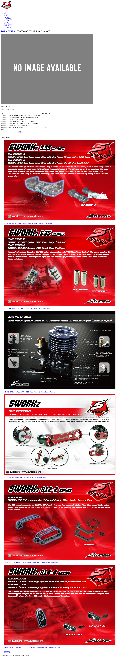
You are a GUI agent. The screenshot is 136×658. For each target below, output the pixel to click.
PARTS (11, 31)
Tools (6, 22)
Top (5, 12)
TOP (3, 31)
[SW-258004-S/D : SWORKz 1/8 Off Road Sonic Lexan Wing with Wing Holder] (59, 220)
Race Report (8, 24)
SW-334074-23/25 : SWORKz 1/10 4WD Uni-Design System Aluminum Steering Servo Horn (32, 647)
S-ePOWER (8, 19)
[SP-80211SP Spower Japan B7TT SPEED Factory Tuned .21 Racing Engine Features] (59, 389)
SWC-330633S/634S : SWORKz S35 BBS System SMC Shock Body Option (27, 308)
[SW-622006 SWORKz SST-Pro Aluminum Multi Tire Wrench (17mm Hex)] (59, 474)
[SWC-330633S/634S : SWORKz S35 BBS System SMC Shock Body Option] (59, 305)
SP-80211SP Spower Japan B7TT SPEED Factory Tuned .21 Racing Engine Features (29, 392)
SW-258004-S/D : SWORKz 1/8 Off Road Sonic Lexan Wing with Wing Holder (28, 223)
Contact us (7, 652)
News (6, 14)
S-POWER (7, 17)
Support (6, 25)
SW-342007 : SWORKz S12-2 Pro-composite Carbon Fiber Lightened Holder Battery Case (31, 562)
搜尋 (2, 130)
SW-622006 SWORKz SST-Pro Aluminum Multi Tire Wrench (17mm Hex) (26, 477)
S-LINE (6, 20)
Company (7, 651)
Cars (5, 15)
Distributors (7, 27)
